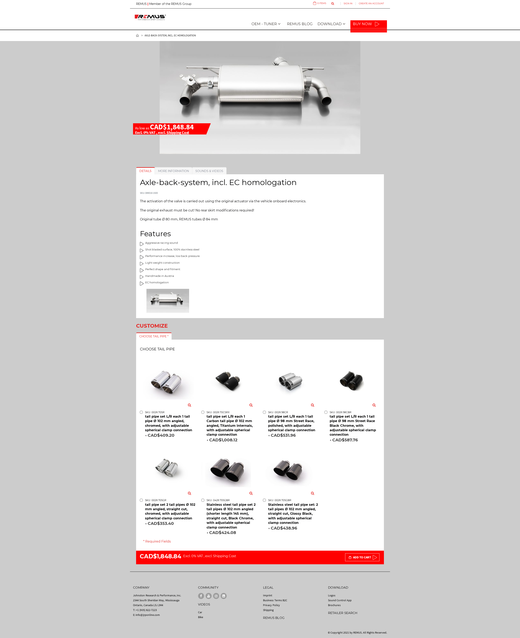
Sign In (348, 3)
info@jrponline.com (148, 615)
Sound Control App (340, 600)
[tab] (145, 171)
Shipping (268, 610)
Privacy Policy (271, 605)
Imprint (267, 595)
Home (137, 35)
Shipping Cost (178, 132)
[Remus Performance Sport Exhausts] (150, 17)
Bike (200, 617)
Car (200, 612)
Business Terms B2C (275, 600)
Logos (331, 595)
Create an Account (371, 3)
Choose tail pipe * (153, 336)
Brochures (334, 605)
